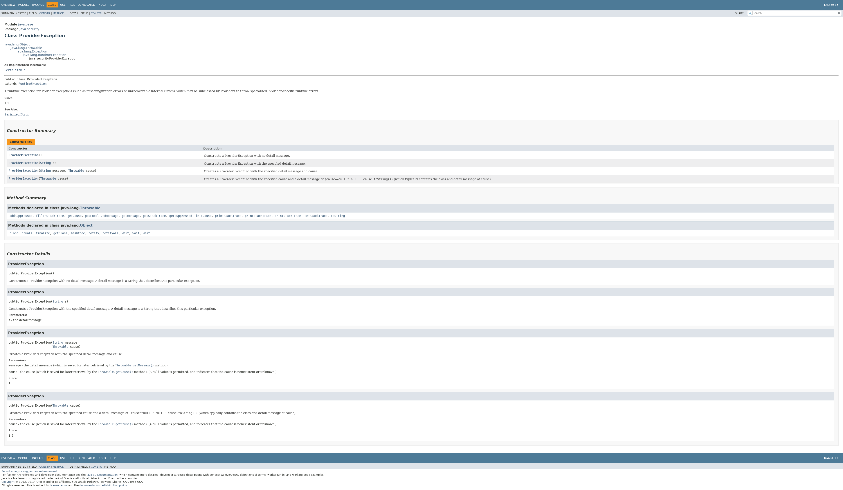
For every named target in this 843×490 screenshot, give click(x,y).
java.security (29, 29)
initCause (203, 216)
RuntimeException (32, 83)
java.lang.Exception (32, 51)
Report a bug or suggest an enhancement (29, 471)
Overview (8, 4)
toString (338, 216)
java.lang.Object (17, 44)
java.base (25, 24)
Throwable (76, 170)
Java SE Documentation (102, 474)
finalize (43, 233)
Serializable (14, 70)
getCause (74, 216)
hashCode (78, 233)
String (45, 163)
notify (93, 233)
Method (58, 13)
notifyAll (110, 233)
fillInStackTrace (50, 216)
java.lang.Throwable (26, 48)
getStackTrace (154, 216)
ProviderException (23, 155)
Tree (71, 4)
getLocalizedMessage (101, 216)
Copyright (8, 481)
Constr (44, 13)
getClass (60, 233)
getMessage (130, 216)
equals (27, 233)
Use (63, 4)
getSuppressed (180, 216)
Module (23, 4)
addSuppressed (20, 216)
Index (102, 4)
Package (38, 4)
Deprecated (86, 4)
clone (13, 233)
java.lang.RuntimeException (44, 55)
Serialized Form (16, 114)
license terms (58, 485)
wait (125, 233)
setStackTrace (315, 216)
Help (112, 4)
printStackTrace (228, 216)
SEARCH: (740, 13)
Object (86, 225)
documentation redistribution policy (102, 485)
